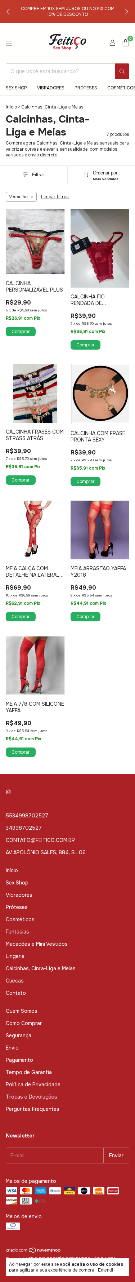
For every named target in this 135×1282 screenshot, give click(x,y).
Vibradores (50, 88)
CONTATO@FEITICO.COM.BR (40, 840)
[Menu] (9, 43)
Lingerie (15, 956)
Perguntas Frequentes (32, 1109)
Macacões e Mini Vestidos (37, 944)
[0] (125, 43)
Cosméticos (20, 919)
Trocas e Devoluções (31, 1097)
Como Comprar (24, 1023)
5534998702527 (27, 815)
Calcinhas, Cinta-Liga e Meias (41, 968)
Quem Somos (21, 1011)
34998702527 (24, 828)
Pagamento (19, 1060)
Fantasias (17, 931)
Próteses (86, 88)
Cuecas (15, 980)
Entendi (105, 1270)
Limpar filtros (55, 197)
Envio (12, 1047)
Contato (16, 993)
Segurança (18, 1035)
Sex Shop (16, 88)
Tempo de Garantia (29, 1072)
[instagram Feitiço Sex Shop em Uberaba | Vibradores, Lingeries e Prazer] (8, 792)
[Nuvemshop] (34, 1252)
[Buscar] (122, 71)
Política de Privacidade (33, 1084)
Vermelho (18, 196)
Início (11, 107)
